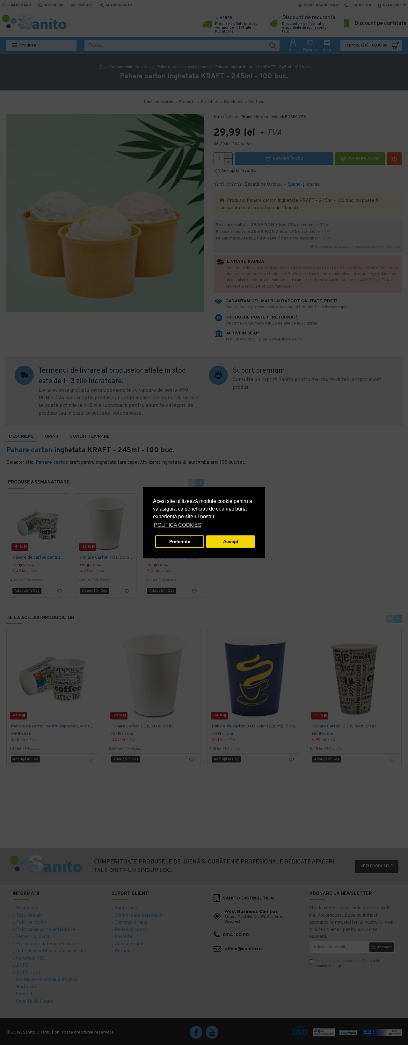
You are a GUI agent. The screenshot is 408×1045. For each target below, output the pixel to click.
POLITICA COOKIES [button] (177, 525)
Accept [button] (230, 541)
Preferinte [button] (179, 541)
